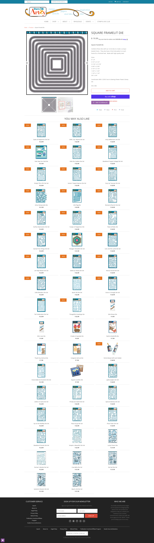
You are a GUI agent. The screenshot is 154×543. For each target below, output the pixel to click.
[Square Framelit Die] (57, 63)
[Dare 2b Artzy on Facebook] (70, 521)
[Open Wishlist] (2, 540)
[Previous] (27, 63)
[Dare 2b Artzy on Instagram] (80, 521)
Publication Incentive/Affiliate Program (90, 529)
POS (76, 537)
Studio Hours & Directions (34, 523)
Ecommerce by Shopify (85, 537)
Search (34, 505)
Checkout (126, 1)
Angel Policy (34, 510)
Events (89, 22)
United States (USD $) (58, 1)
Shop (54, 22)
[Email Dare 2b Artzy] (84, 521)
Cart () (118, 1)
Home (46, 22)
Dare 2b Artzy (70, 537)
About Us (34, 508)
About (65, 22)
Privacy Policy (34, 513)
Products (31, 27)
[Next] (87, 63)
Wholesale (78, 22)
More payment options (110, 101)
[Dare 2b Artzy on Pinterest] (77, 521)
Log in (110, 1)
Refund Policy (34, 516)
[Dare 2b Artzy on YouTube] (73, 521)
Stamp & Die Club (103, 22)
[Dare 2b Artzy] (77, 12)
